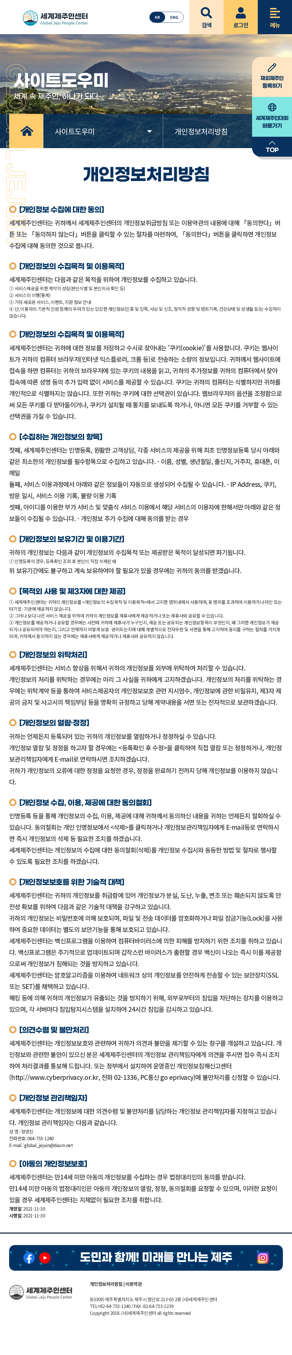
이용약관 (133, 1283)
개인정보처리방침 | (107, 1283)
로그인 (240, 25)
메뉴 (275, 25)
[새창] (29, 1258)
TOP (272, 150)
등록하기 (271, 82)
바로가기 (272, 122)
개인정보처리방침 (201, 131)
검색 (207, 25)
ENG (174, 17)
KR (157, 17)
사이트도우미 (75, 131)
